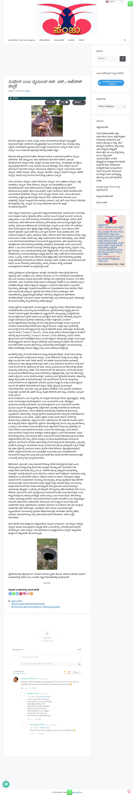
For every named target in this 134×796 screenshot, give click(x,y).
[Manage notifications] (129, 791)
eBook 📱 (79, 102)
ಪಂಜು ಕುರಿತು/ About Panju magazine (21, 40)
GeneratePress (76, 793)
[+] (51, 663)
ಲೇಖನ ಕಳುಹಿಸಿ (44, 40)
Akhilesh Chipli (44, 728)
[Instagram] (24, 593)
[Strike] (31, 664)
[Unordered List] (36, 664)
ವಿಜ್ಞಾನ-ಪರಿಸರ (16, 601)
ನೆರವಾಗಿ (81, 40)
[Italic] (25, 664)
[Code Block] (42, 664)
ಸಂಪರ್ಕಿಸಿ (71, 40)
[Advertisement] (47, 60)
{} (48, 663)
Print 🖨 (51, 102)
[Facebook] (10, 593)
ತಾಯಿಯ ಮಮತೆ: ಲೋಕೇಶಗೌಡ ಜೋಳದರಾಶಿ (27, 604)
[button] (125, 40)
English (111, 1)
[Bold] (22, 664)
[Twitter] (17, 593)
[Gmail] (28, 593)
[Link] (45, 664)
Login (79, 650)
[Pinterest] (20, 593)
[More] (31, 593)
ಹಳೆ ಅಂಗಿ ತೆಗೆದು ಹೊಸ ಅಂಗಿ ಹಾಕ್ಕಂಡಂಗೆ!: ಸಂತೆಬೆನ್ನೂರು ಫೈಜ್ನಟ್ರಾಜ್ (35, 607)
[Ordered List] (33, 664)
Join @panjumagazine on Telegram (112, 83)
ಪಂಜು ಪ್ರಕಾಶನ (59, 40)
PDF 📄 (64, 102)
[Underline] (28, 664)
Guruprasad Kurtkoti (29, 679)
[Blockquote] (39, 664)
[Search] (123, 59)
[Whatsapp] (13, 593)
